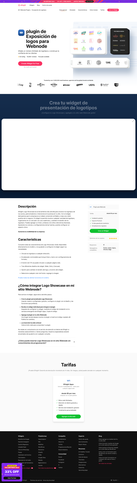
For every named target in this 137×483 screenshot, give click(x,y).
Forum (60, 457)
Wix (39, 442)
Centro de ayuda (47, 5)
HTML (40, 455)
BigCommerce (42, 463)
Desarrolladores (63, 449)
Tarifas (102, 10)
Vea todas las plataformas (47, 468)
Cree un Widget (113, 10)
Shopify (40, 452)
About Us (61, 442)
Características (82, 10)
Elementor (41, 449)
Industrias (81, 467)
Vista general (63, 10)
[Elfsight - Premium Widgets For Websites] (22, 5)
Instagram (61, 462)
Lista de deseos (83, 457)
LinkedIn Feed (22, 447)
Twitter (60, 467)
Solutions (81, 454)
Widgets (32, 5)
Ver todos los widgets (25, 468)
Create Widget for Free (30, 63)
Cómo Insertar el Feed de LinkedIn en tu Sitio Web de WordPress (108, 448)
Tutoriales (81, 459)
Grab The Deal (12, 478)
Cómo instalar (94, 10)
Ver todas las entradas (105, 463)
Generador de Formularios (25, 463)
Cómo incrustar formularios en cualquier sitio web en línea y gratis (107, 459)
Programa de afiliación (64, 447)
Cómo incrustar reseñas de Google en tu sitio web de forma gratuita (109, 444)
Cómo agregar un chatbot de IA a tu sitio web (108, 440)
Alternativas (82, 465)
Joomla (40, 465)
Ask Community (83, 442)
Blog (38, 5)
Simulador (72, 10)
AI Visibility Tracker (84, 452)
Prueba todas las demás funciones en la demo (33, 278)
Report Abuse (82, 444)
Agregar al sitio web (68, 416)
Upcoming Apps (83, 470)
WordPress (41, 447)
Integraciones (82, 462)
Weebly (40, 460)
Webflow (40, 444)
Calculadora (21, 457)
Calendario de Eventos (24, 455)
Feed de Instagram (23, 442)
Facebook (61, 459)
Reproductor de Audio (24, 460)
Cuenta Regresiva (23, 444)
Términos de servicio (36, 480)
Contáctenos (62, 439)
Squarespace (42, 439)
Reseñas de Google (23, 439)
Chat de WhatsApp (23, 449)
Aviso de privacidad (48, 480)
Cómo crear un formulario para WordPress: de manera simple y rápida (108, 453)
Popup (20, 452)
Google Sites (42, 457)
